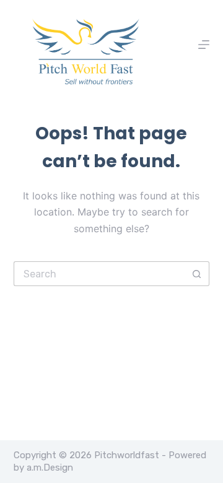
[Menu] (203, 44)
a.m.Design (50, 467)
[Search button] (197, 273)
